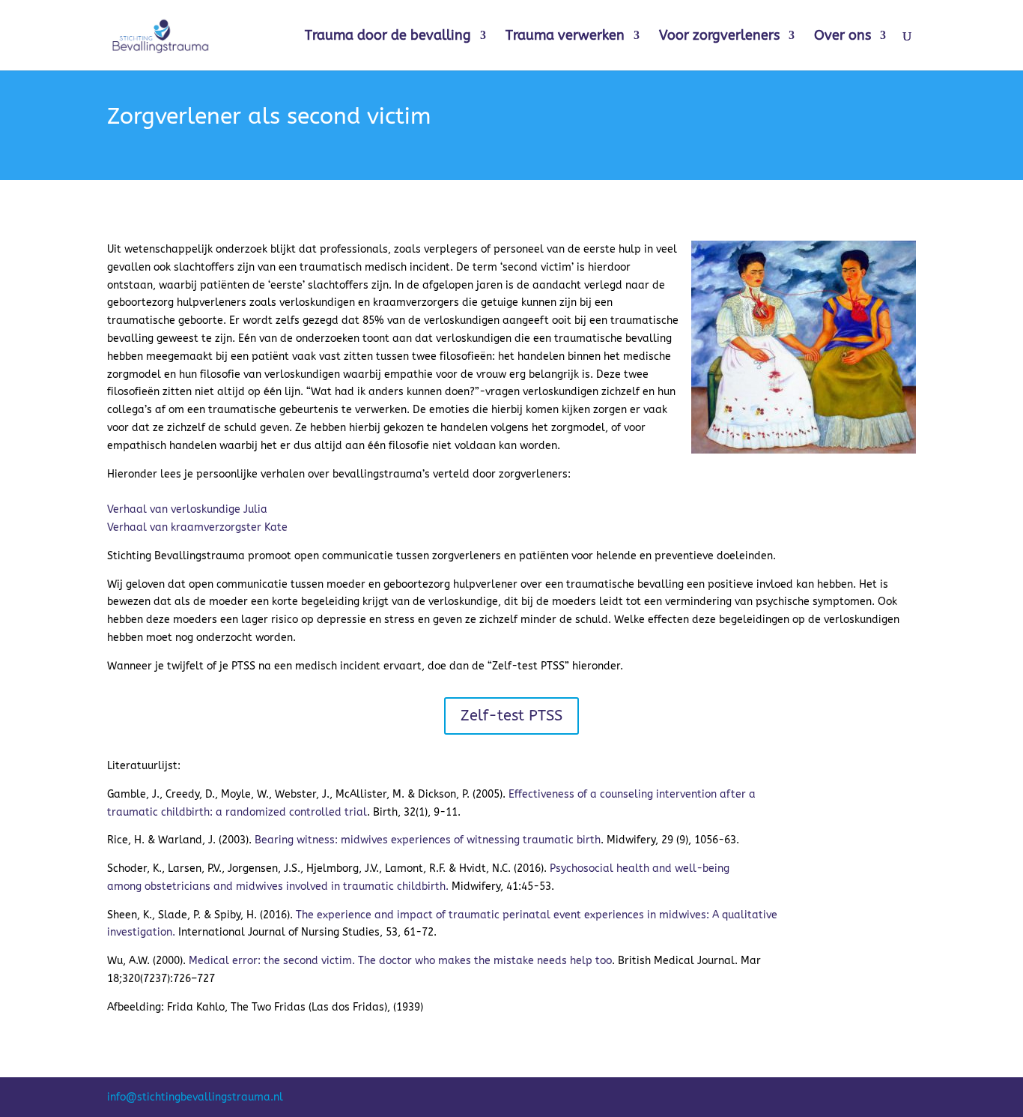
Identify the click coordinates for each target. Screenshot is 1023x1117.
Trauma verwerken (565, 36)
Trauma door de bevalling (388, 36)
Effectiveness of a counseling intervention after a (632, 794)
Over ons (842, 36)
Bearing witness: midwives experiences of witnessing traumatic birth (428, 840)
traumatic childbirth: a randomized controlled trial (237, 812)
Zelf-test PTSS (511, 715)
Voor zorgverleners (719, 36)
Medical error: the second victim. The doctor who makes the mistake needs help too (400, 960)
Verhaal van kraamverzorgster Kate (197, 527)
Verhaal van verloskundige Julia (187, 509)
